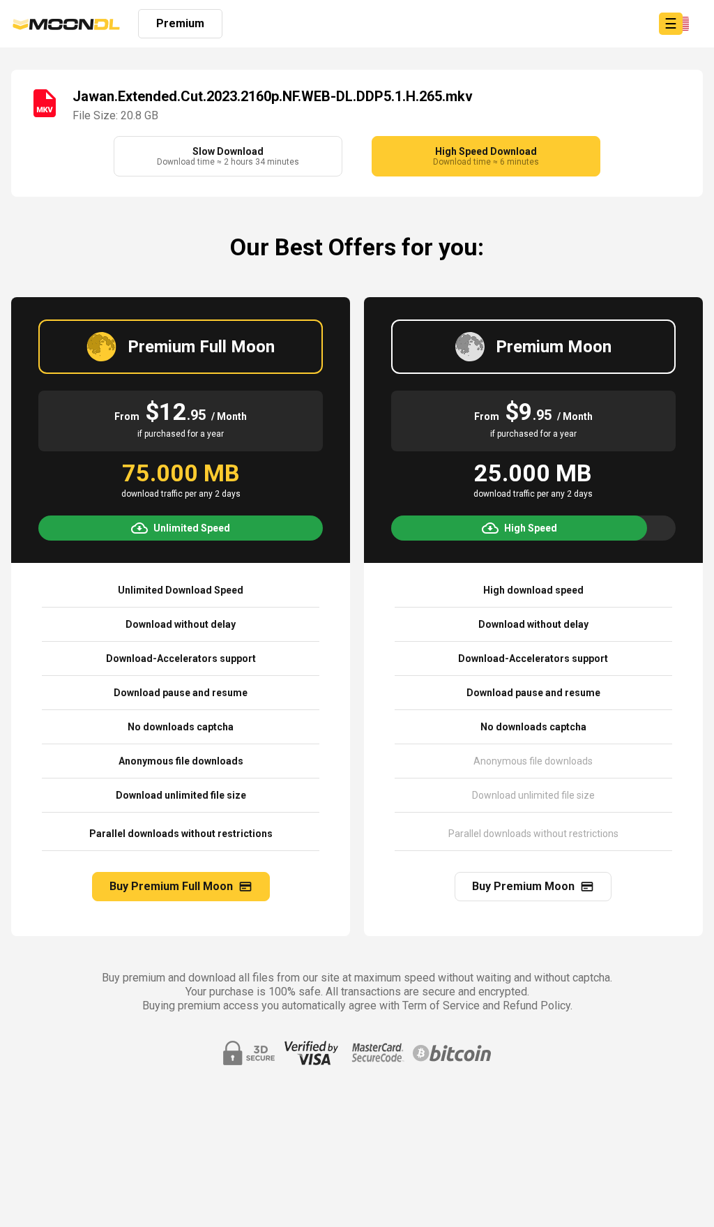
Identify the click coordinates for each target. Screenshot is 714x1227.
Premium (180, 23)
